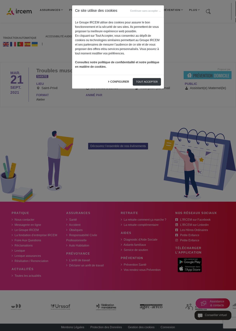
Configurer (119, 81)
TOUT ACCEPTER (147, 81)
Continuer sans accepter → (145, 10)
